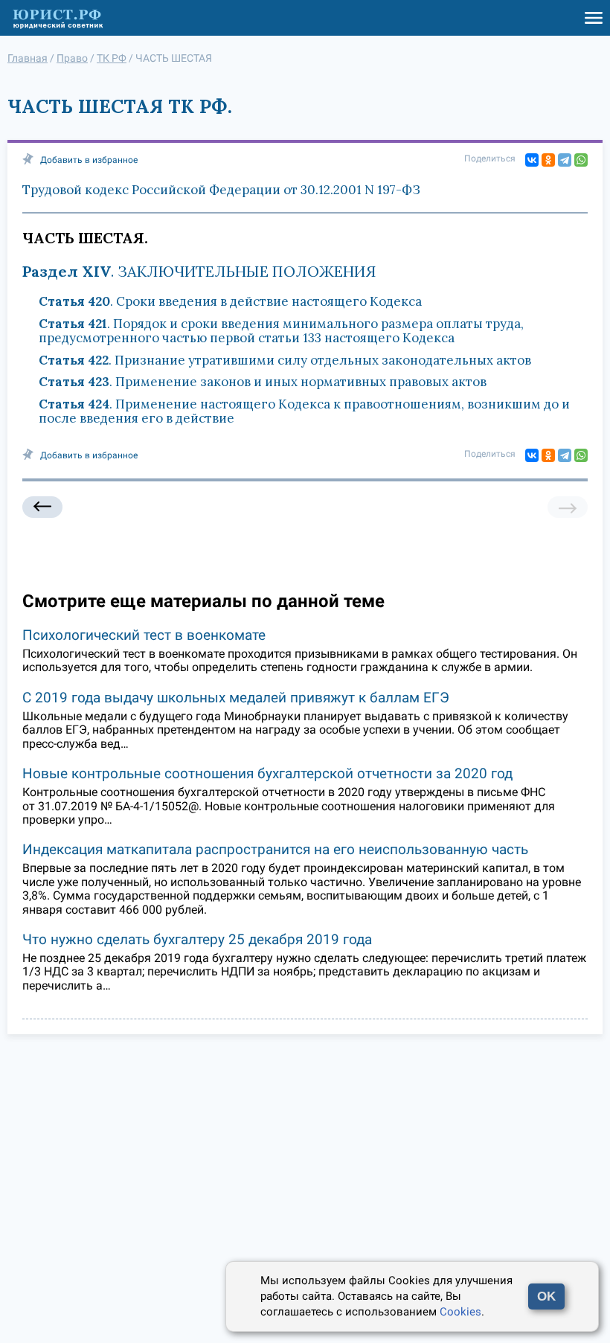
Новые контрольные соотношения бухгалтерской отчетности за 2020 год (267, 773)
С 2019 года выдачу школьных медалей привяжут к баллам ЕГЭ (235, 697)
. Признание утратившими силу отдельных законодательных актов (285, 360)
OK (546, 1296)
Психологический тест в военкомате (144, 635)
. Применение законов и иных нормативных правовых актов (263, 382)
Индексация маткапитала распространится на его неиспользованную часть (275, 849)
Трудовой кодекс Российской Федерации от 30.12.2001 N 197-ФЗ (221, 190)
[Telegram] (564, 160)
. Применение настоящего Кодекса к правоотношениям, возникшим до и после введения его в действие (304, 411)
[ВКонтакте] (532, 160)
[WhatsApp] (581, 160)
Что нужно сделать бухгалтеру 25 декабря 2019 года (197, 939)
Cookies (460, 1311)
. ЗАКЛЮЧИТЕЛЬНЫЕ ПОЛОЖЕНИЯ (199, 271)
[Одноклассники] (548, 160)
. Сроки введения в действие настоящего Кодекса (230, 301)
